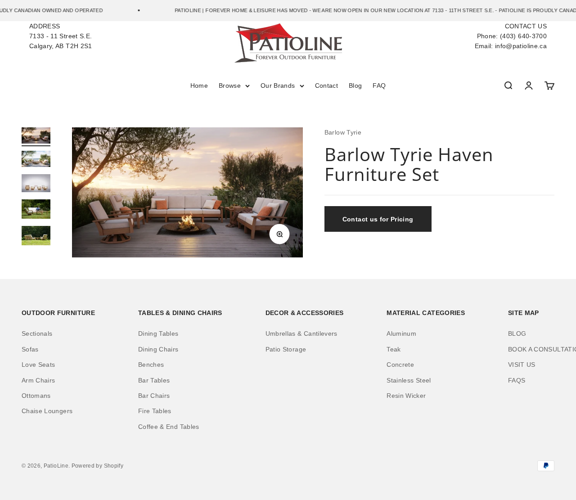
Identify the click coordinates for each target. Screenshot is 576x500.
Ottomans (36, 395)
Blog (355, 85)
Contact (326, 85)
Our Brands (278, 85)
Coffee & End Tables (168, 426)
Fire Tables (154, 410)
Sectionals (37, 333)
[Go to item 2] (36, 160)
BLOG (517, 333)
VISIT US (522, 364)
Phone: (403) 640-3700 (512, 36)
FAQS (516, 380)
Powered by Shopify (97, 466)
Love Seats (38, 364)
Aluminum (401, 333)
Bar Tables (154, 380)
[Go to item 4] (36, 210)
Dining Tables (158, 333)
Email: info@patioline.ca (511, 46)
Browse (230, 85)
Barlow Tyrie (342, 132)
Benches (151, 364)
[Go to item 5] (36, 237)
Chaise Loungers (47, 410)
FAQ (379, 85)
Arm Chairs (38, 380)
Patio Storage (286, 349)
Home (199, 85)
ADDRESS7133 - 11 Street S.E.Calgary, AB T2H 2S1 (60, 36)
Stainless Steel (409, 380)
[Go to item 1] (36, 136)
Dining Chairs (158, 349)
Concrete (400, 364)
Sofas (30, 349)
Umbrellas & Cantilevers (302, 333)
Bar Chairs (154, 395)
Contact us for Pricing (378, 219)
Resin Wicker (406, 395)
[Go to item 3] (36, 184)
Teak (393, 349)
